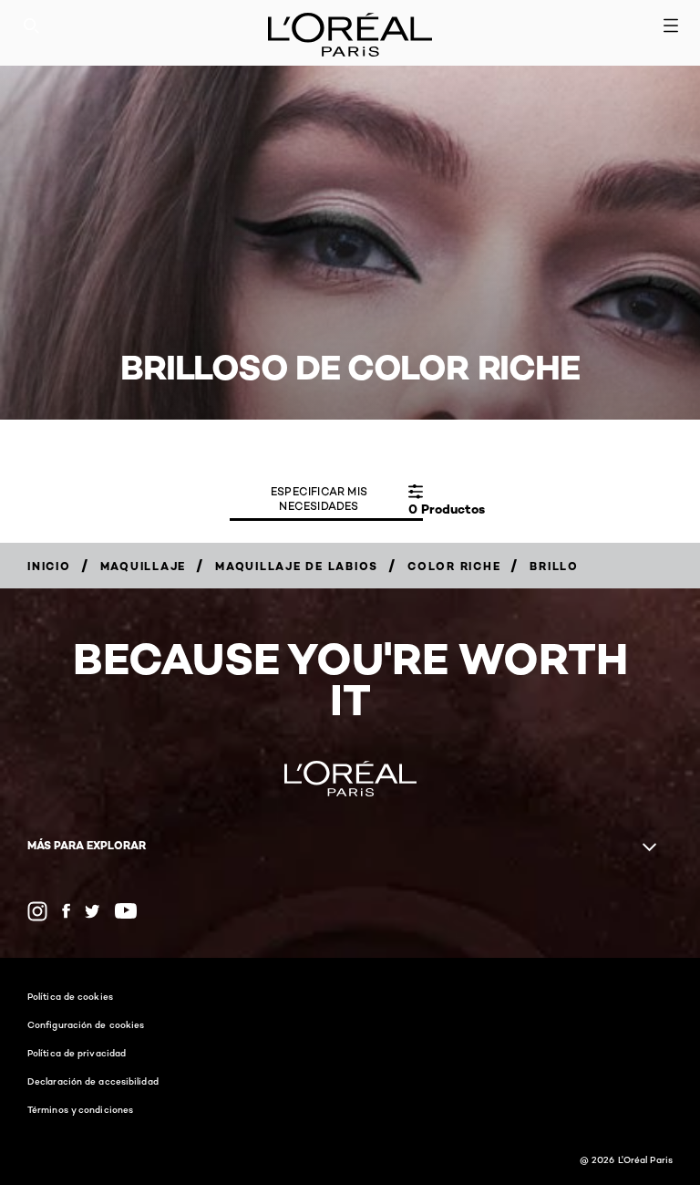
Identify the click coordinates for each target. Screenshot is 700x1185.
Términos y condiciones (80, 1109)
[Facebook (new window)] (66, 911)
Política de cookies (70, 996)
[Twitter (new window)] (92, 911)
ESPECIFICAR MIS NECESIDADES (319, 498)
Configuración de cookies (85, 1024)
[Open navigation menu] (671, 25)
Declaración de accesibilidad (93, 1081)
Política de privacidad (76, 1052)
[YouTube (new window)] (126, 911)
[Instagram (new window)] (37, 911)
